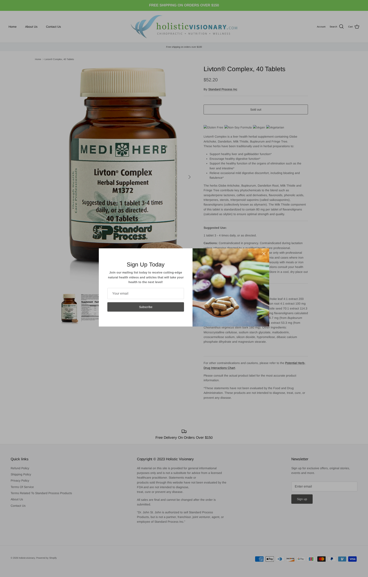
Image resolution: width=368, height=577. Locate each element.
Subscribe (145, 307)
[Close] (264, 253)
